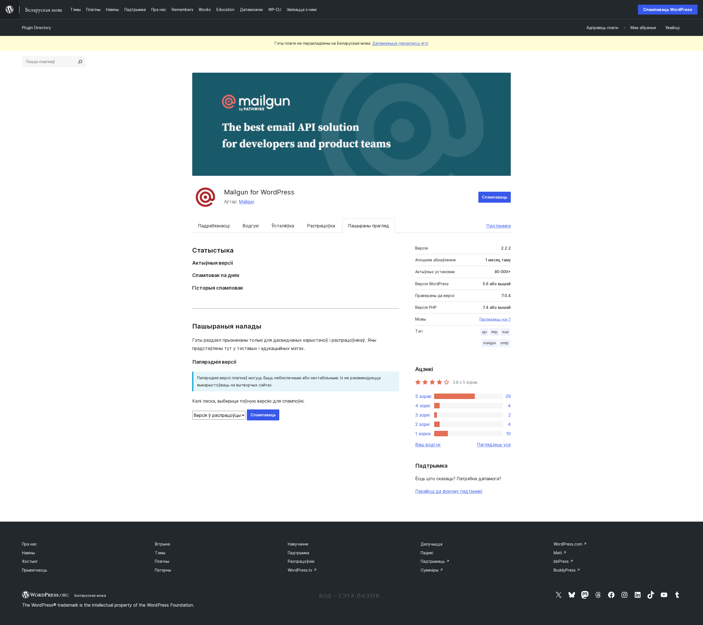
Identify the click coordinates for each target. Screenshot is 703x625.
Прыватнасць (34, 570)
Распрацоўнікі (301, 561)
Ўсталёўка (283, 225)
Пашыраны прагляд (368, 225)
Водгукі (250, 225)
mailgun (489, 343)
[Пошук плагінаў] (80, 61)
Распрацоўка (321, 225)
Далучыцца (431, 544)
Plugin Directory (36, 27)
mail (505, 332)
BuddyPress (567, 570)
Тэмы (160, 552)
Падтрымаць (435, 561)
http (494, 332)
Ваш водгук (427, 444)
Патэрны (163, 570)
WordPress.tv (302, 570)
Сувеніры (432, 570)
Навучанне (298, 544)
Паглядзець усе (494, 444)
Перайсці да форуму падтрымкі (448, 491)
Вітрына (162, 544)
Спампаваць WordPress (667, 9)
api (484, 332)
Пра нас (29, 544)
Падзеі (427, 552)
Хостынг (30, 561)
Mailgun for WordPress (259, 192)
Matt (560, 552)
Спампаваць (494, 197)
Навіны (28, 552)
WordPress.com (570, 544)
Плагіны (162, 561)
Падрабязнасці (214, 225)
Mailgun (246, 201)
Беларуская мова (90, 595)
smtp (504, 343)
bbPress (563, 561)
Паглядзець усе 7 (495, 319)
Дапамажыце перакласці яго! (400, 43)
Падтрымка (498, 225)
